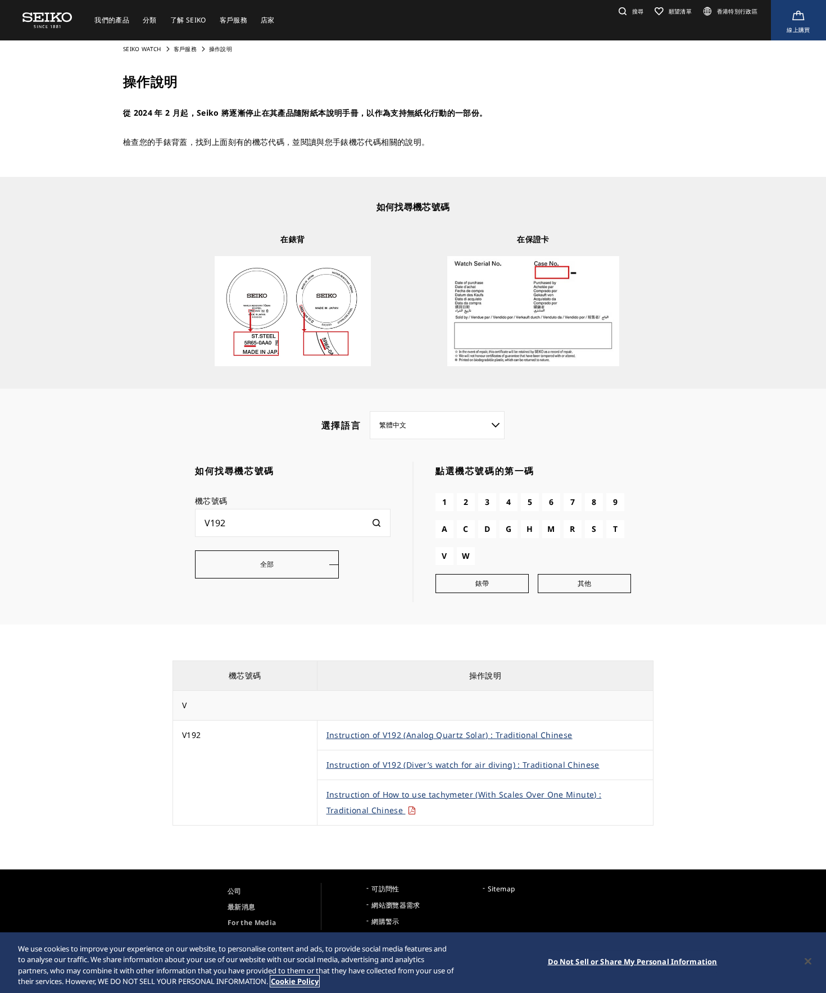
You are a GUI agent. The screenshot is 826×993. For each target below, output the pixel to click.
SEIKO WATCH (142, 49)
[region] (413, 962)
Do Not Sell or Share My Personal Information (633, 961)
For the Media (252, 922)
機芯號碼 (211, 500)
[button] (629, 11)
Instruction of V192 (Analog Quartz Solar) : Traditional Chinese (449, 735)
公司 (235, 891)
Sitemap (501, 889)
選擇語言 (341, 425)
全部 (267, 564)
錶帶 (482, 583)
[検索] (376, 522)
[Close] (808, 961)
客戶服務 (185, 49)
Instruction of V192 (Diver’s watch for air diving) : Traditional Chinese (463, 764)
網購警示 (385, 921)
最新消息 (241, 907)
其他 (585, 583)
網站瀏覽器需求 (395, 905)
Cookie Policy (295, 981)
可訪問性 (385, 889)
